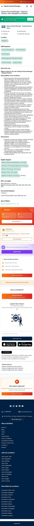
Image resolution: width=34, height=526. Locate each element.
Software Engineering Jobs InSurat (12, 366)
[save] (27, 6)
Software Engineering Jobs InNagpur (12, 370)
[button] (17, 2)
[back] (2, 6)
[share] (31, 6)
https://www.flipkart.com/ (8, 203)
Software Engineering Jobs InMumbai (12, 368)
